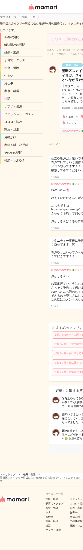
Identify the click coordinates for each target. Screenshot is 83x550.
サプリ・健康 (13, 106)
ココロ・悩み (13, 121)
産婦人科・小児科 (16, 145)
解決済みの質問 (14, 44)
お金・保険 (11, 68)
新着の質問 (11, 37)
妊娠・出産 (11, 52)
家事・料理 (11, 91)
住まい (8, 75)
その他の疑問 (13, 152)
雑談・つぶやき (14, 160)
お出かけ (10, 137)
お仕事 (8, 83)
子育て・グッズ (14, 60)
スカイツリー (74, 123)
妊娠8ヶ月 (72, 116)
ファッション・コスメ (19, 114)
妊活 (7, 98)
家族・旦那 (11, 129)
